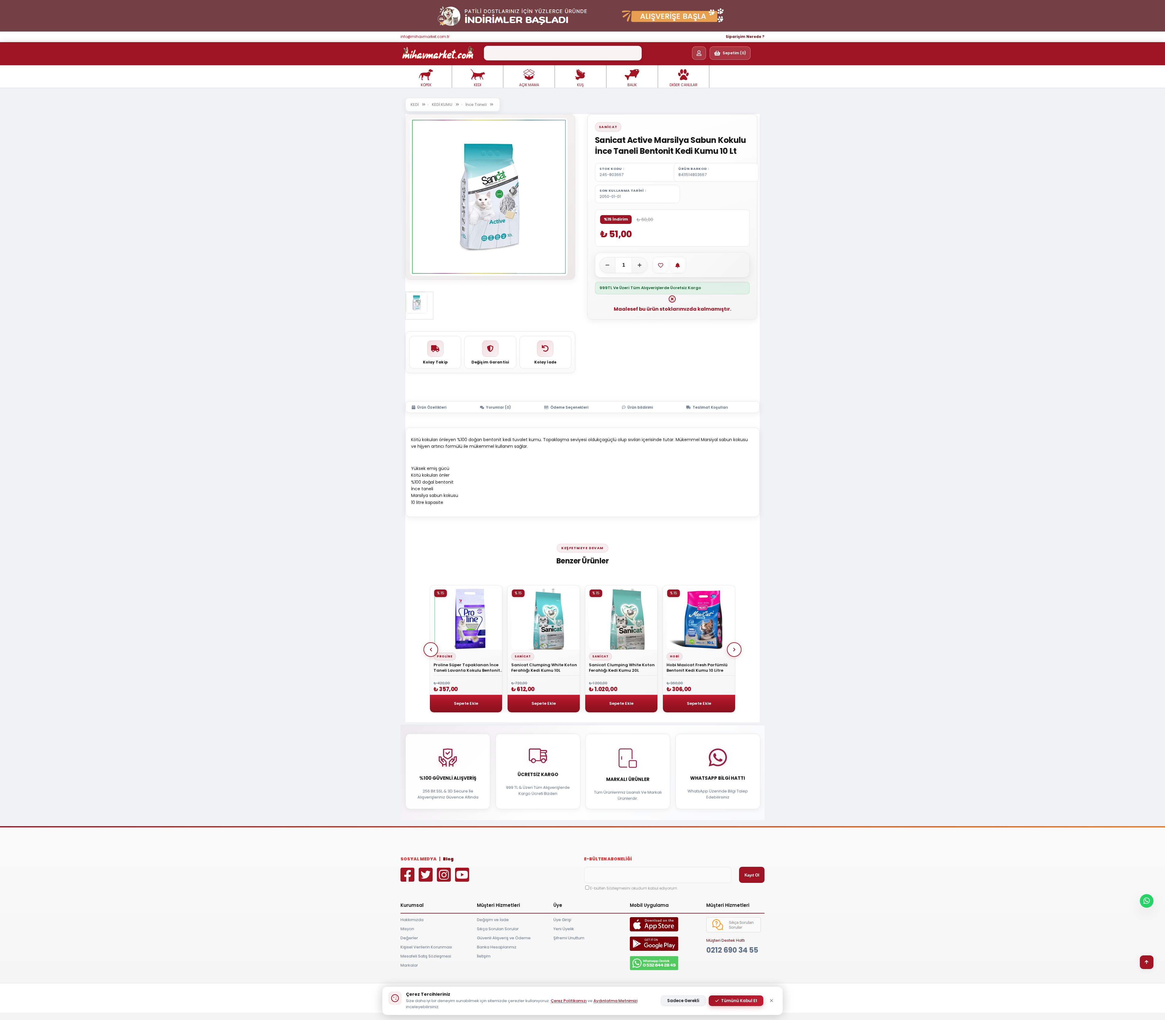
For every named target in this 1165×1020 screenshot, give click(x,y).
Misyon (407, 929)
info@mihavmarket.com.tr (424, 36)
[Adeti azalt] (607, 265)
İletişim (484, 956)
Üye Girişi (562, 920)
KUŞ (580, 84)
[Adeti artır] (639, 265)
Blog (448, 859)
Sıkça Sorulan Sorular (498, 929)
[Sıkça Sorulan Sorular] (733, 931)
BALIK (632, 84)
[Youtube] (463, 879)
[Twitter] (427, 879)
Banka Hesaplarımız (496, 947)
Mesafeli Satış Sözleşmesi (425, 956)
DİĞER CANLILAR (683, 84)
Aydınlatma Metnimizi (615, 1001)
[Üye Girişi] (699, 53)
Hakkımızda (412, 920)
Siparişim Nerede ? (745, 36)
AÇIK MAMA (529, 84)
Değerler (409, 938)
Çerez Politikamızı (569, 1001)
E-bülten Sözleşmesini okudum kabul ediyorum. (634, 888)
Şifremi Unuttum (568, 938)
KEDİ (477, 84)
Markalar (409, 965)
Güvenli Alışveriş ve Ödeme (504, 938)
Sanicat (608, 126)
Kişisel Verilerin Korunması (426, 947)
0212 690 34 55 (732, 950)
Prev (431, 649)
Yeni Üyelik (563, 929)
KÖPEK (426, 84)
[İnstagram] (445, 879)
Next (734, 649)
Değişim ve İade (493, 920)
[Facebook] (408, 879)
